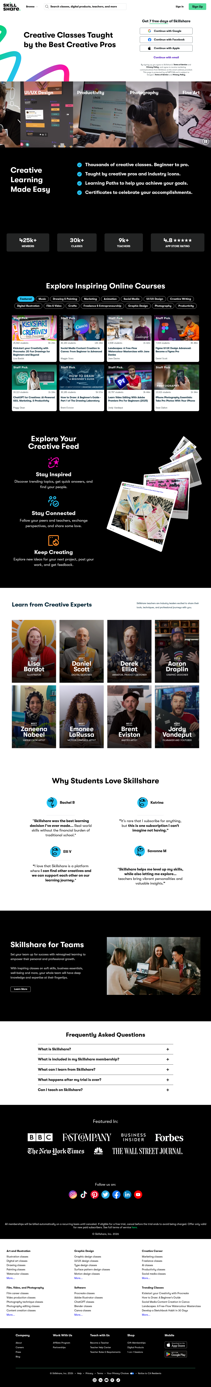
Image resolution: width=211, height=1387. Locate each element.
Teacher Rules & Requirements (105, 1352)
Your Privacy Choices (118, 1373)
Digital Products (135, 1347)
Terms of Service (180, 65)
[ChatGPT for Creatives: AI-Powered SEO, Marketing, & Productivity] (34, 388)
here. (135, 1227)
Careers (20, 1347)
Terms (100, 1373)
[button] (37, 6)
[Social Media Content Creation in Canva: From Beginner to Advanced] (81, 338)
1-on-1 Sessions (135, 1352)
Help (79, 1373)
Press (18, 1352)
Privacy (89, 1373)
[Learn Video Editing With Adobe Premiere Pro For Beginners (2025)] (129, 388)
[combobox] (85, 6)
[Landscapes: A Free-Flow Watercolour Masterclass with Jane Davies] (129, 338)
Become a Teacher (99, 1343)
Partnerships (59, 1347)
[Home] (11, 6)
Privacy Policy (152, 67)
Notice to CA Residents (149, 1373)
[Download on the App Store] (180, 1345)
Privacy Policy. (179, 75)
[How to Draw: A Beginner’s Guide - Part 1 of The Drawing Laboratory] (81, 388)
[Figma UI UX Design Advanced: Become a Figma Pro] (176, 338)
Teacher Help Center (100, 1347)
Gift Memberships (136, 1343)
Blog (18, 1356)
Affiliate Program (61, 1343)
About (19, 1343)
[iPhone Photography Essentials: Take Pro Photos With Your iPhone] (176, 388)
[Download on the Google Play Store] (180, 1354)
